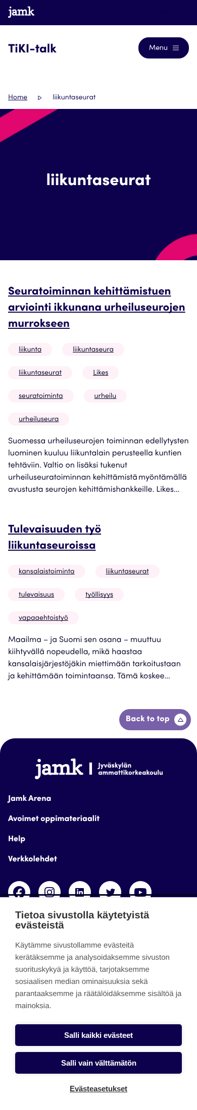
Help (16, 840)
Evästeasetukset (98, 1088)
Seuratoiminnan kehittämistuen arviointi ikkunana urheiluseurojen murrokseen (96, 308)
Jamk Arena (29, 799)
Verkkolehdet (32, 860)
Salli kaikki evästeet (98, 1035)
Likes (100, 373)
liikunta (30, 350)
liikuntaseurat (40, 373)
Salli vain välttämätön (98, 1063)
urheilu (105, 396)
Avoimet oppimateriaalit (54, 819)
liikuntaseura (93, 350)
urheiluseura (39, 419)
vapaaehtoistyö (43, 618)
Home (17, 97)
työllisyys (99, 595)
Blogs (170, 12)
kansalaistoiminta (47, 571)
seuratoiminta (41, 396)
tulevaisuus (36, 595)
